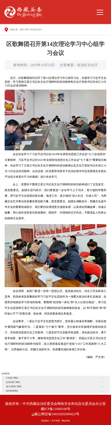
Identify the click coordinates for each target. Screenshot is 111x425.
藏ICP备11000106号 (55, 409)
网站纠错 (66, 421)
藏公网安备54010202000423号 (56, 414)
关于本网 (55, 421)
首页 (22, 29)
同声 (27, 29)
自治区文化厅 (36, 29)
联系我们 (45, 421)
